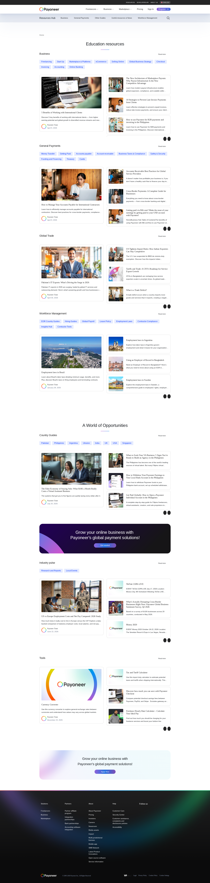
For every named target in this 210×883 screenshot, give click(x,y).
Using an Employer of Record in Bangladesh (145, 360)
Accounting (59, 67)
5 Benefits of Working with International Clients (61, 112)
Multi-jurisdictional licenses (95, 839)
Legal (134, 875)
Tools (42, 657)
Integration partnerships (69, 818)
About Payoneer (95, 811)
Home (41, 35)
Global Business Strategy (140, 62)
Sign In (151, 9)
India (97, 443)
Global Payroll (88, 321)
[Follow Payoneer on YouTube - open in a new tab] (152, 809)
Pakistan (45, 443)
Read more (162, 54)
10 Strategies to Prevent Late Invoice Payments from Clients (146, 101)
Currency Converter (49, 704)
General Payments (81, 18)
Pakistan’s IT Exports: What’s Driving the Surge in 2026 (65, 282)
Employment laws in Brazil (53, 372)
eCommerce (101, 62)
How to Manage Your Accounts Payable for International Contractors (70, 204)
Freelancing (46, 62)
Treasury (70, 159)
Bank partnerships (72, 823)
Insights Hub (46, 327)
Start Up (60, 62)
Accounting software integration (72, 828)
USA (115, 443)
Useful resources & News (122, 18)
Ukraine (86, 443)
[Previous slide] (164, 139)
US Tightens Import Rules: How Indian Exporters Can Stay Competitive (147, 250)
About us (154, 2)
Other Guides (100, 18)
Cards (82, 159)
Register (162, 9)
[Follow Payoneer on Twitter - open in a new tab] (140, 809)
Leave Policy (105, 321)
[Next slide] (169, 139)
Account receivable (105, 154)
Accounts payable (84, 154)
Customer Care (118, 811)
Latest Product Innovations (94, 853)
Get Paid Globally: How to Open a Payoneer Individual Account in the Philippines (145, 496)
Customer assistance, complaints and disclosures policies (121, 821)
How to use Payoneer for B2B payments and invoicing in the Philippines (145, 120)
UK (106, 443)
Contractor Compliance (148, 321)
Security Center (118, 815)
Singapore (126, 443)
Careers (92, 822)
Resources (130, 2)
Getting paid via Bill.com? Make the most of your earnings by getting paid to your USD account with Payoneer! (147, 212)
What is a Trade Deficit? (136, 290)
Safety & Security (157, 154)
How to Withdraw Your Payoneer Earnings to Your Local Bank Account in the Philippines (145, 476)
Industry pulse (47, 562)
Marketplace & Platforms (79, 62)
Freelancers (91, 9)
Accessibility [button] (117, 827)
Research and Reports (51, 571)
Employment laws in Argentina (139, 340)
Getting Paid (65, 154)
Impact (91, 834)
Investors (92, 818)
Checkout (161, 62)
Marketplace (124, 9)
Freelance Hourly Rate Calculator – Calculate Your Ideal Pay (145, 712)
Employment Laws (124, 321)
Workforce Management (147, 18)
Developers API (143, 2)
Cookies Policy (153, 875)
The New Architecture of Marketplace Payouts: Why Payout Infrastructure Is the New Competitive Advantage (146, 80)
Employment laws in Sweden (138, 380)
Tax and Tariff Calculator (136, 672)
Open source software (97, 858)
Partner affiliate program (70, 812)
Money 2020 (131, 624)
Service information (96, 862)
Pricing (140, 9)
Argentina (73, 443)
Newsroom (93, 826)
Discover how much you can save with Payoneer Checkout (146, 692)
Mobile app (93, 844)
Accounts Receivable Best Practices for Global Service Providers (146, 172)
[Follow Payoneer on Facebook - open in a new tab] (144, 809)
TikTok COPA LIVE (134, 584)
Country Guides (48, 435)
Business (108, 9)
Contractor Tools (64, 327)
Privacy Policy (142, 875)
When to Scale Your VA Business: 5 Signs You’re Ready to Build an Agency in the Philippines (147, 456)
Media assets (94, 830)
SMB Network (94, 848)
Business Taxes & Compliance (132, 154)
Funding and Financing (51, 159)
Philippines (59, 443)
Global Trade (46, 235)
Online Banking (76, 67)
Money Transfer (48, 154)
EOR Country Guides (50, 321)
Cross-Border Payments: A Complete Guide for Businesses (146, 192)
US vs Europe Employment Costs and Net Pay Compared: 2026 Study (71, 616)
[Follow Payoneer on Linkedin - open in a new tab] (148, 809)
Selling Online (118, 62)
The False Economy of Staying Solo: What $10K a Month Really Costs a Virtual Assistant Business (69, 489)
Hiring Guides (71, 321)
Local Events (71, 571)
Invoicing (45, 67)
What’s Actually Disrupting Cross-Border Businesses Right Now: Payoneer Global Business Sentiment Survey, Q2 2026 (147, 604)
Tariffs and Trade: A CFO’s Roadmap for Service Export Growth (146, 270)
